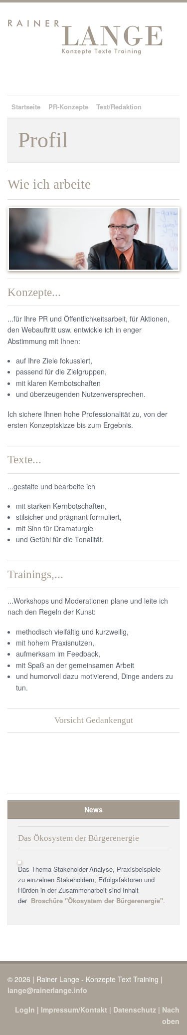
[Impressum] (175, 77)
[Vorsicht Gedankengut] (161, 77)
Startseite (25, 106)
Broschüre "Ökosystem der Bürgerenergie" (97, 900)
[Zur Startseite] (107, 77)
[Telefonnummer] (134, 77)
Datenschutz (134, 1010)
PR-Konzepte (68, 106)
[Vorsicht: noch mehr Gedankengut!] (93, 772)
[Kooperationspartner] (121, 77)
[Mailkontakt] (148, 77)
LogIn (25, 1010)
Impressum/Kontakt (74, 1010)
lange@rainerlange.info (47, 990)
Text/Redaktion (119, 106)
